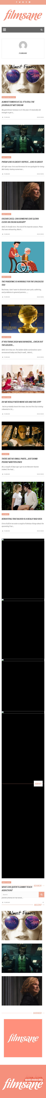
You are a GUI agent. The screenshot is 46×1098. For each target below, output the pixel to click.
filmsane (23, 53)
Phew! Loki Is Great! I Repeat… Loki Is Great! (22, 161)
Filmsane (23, 16)
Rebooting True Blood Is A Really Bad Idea (22, 518)
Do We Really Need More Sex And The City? (21, 401)
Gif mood (5, 454)
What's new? (6, 157)
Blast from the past (9, 97)
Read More (40, 117)
